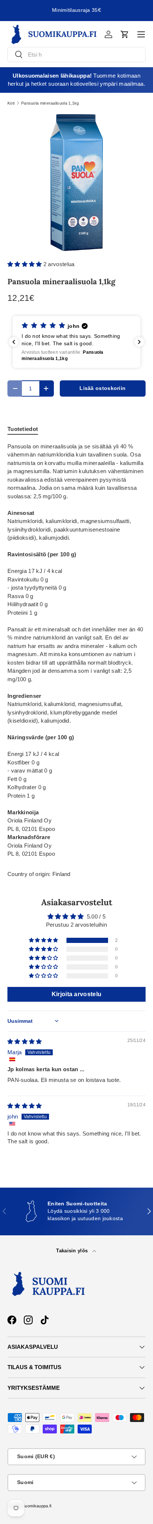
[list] (76, 182)
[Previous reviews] (14, 342)
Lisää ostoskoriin (102, 388)
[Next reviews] (139, 342)
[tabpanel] (76, 650)
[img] (24, 1041)
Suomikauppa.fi (36, 1506)
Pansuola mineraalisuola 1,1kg (50, 103)
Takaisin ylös (72, 1250)
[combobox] (76, 54)
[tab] (22, 429)
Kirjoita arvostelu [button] (76, 994)
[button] (125, 34)
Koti (10, 103)
